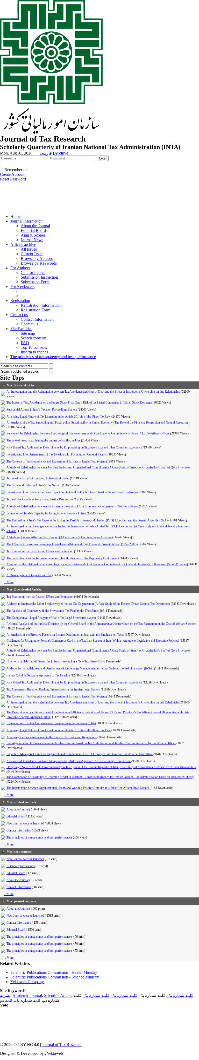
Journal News (32, 240)
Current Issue (31, 254)
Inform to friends (34, 352)
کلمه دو (6, 1000)
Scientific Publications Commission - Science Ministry (54, 977)
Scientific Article (57, 995)
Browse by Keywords (39, 263)
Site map (28, 333)
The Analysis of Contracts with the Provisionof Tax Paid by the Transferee (52, 611)
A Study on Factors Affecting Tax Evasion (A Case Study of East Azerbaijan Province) (59, 537)
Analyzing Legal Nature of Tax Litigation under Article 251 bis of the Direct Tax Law (58, 416)
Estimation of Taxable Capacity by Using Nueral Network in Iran (46, 513)
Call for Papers (33, 272)
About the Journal (35, 226)
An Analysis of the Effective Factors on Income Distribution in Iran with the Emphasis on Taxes (65, 634)
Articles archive (23, 244)
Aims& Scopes (33, 235)
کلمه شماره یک (180, 995)
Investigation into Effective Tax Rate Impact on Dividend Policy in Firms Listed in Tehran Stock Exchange (71, 492)
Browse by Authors (37, 258)
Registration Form (35, 310)
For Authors (20, 268)
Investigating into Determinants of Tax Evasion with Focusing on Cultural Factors (56, 454)
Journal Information (26, 221)
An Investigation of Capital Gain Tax (29, 575)
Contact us (19, 314)
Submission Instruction (39, 277)
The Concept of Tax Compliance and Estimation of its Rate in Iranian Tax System (55, 461)
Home (15, 216)
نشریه (5, 995)
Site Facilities (21, 328)
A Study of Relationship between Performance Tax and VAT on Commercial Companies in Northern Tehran (72, 506)
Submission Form (35, 282)
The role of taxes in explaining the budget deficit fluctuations (43, 440)
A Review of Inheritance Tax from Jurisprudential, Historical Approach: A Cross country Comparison (68, 761)
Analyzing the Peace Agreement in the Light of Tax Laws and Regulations (51, 737)
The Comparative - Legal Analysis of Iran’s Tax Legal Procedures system (51, 618)
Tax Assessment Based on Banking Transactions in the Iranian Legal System (53, 689)
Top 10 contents (34, 347)
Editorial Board (33, 230)
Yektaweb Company (27, 982)
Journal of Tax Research (62, 1044)
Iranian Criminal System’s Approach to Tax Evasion (38, 675)
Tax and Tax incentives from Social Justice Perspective (39, 499)
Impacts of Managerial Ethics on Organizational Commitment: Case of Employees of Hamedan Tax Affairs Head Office (79, 754)
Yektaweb (55, 1053)
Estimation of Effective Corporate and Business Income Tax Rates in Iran (51, 723)
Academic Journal (27, 995)
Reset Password (13, 179)
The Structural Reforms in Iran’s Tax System (33, 485)
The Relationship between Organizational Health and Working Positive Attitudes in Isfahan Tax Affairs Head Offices (77, 788)
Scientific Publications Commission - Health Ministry (53, 972)
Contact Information (37, 319)
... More (8, 582)
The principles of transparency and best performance (53, 356)
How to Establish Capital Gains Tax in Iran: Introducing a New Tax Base (51, 661)
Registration (20, 300)
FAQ (25, 342)
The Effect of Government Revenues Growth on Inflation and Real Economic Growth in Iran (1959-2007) (71, 544)
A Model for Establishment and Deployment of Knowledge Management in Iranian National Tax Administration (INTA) (79, 668)
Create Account (12, 174)
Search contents (33, 338)
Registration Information (41, 305)
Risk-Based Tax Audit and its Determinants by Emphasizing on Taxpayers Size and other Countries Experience (74, 447)
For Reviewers (22, 286)
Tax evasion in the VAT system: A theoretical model (37, 478)
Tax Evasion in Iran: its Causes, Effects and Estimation (39, 551)
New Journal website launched (25, 823)
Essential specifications (20, 866)
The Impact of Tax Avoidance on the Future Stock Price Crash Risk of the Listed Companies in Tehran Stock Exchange (79, 402)
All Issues (29, 249)
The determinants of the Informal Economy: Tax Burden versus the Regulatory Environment (62, 558)
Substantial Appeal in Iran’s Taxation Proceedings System (41, 409)
